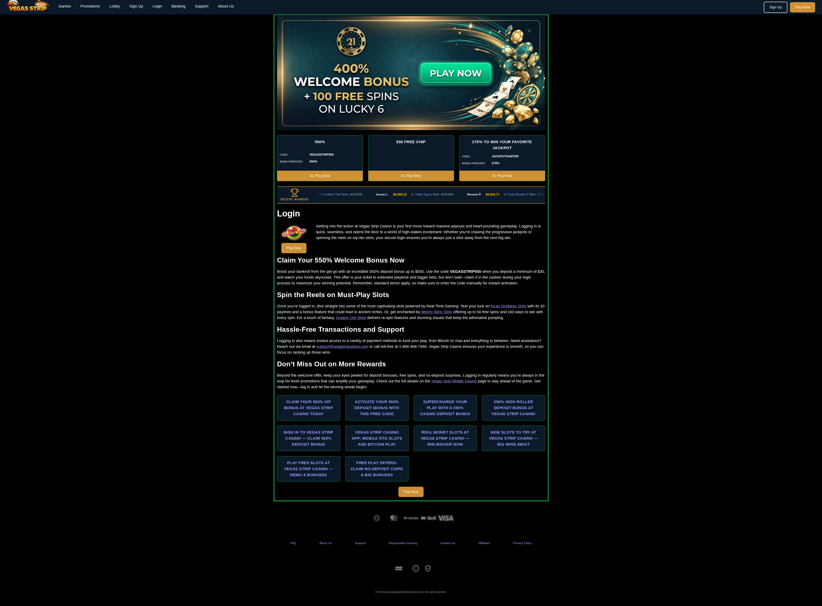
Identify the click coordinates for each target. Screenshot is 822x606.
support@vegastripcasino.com (342, 346)
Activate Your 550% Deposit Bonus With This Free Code (376, 408)
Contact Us (447, 543)
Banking (178, 6)
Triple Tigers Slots (404, 194)
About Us (226, 6)
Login (157, 6)
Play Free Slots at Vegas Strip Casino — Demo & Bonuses (308, 469)
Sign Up (136, 6)
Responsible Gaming (403, 543)
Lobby (114, 6)
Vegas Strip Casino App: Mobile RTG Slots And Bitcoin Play (377, 438)
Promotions (90, 6)
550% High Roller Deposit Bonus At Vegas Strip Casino (513, 408)
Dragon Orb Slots (351, 318)
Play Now (802, 7)
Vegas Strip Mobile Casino (454, 381)
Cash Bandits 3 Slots (499, 194)
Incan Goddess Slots (508, 306)
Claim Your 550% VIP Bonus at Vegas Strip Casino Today (308, 408)
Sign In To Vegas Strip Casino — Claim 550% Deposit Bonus (308, 438)
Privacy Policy (522, 543)
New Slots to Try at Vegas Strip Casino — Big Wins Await (513, 438)
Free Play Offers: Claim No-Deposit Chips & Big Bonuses (377, 469)
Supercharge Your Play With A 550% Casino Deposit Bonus (445, 408)
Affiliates (484, 543)
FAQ (293, 543)
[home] (28, 11)
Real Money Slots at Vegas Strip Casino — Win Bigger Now (445, 438)
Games (64, 6)
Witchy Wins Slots (436, 312)
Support (201, 6)
